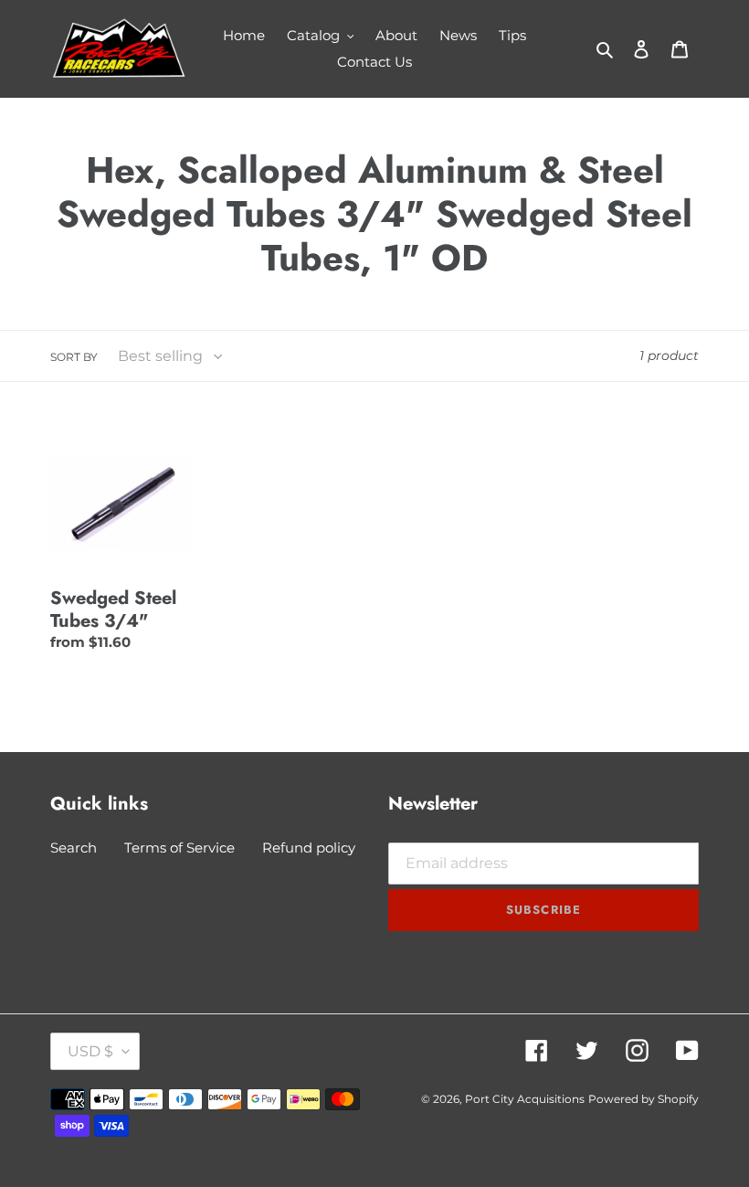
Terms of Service (179, 847)
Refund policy (308, 847)
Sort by (74, 357)
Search (73, 847)
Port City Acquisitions (525, 1099)
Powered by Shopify (643, 1099)
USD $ (90, 1051)
